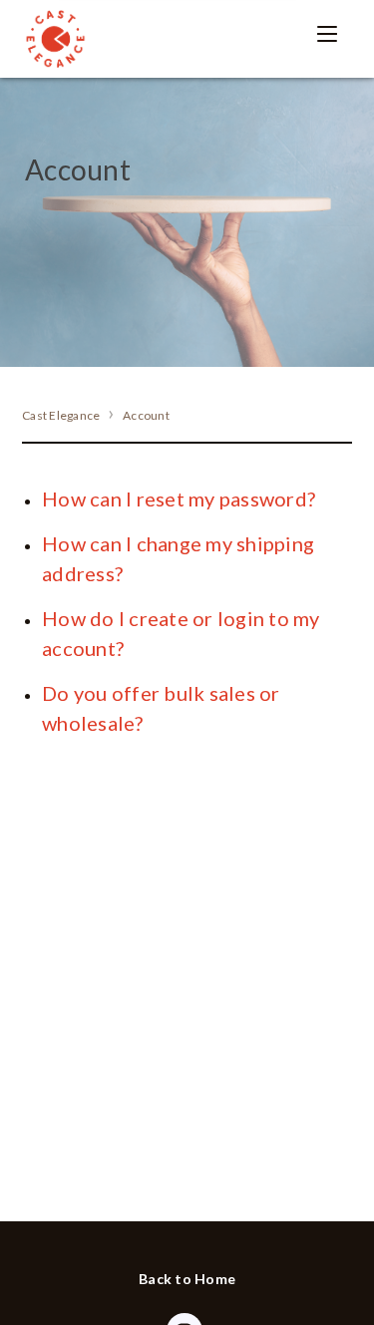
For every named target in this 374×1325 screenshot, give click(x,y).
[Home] (55, 39)
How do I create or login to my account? (181, 633)
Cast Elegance (61, 415)
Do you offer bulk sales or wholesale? (161, 708)
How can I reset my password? (178, 498)
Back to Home (187, 1278)
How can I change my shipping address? (178, 558)
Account (146, 415)
